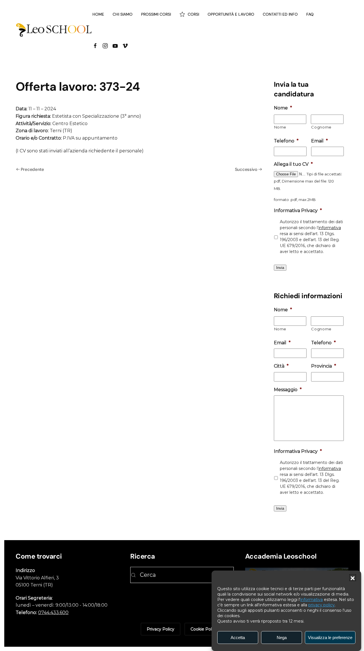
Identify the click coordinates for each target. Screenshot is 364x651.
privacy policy (321, 605)
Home (98, 14)
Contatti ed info (280, 14)
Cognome (321, 127)
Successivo (246, 169)
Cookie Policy (204, 629)
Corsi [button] (193, 14)
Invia (280, 268)
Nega (282, 637)
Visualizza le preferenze (330, 637)
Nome (280, 127)
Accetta (238, 637)
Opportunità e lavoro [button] (231, 14)
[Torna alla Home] (54, 30)
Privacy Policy (160, 629)
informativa (311, 599)
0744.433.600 (53, 612)
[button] (352, 577)
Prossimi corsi (156, 14)
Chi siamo (123, 14)
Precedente (32, 169)
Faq (310, 14)
